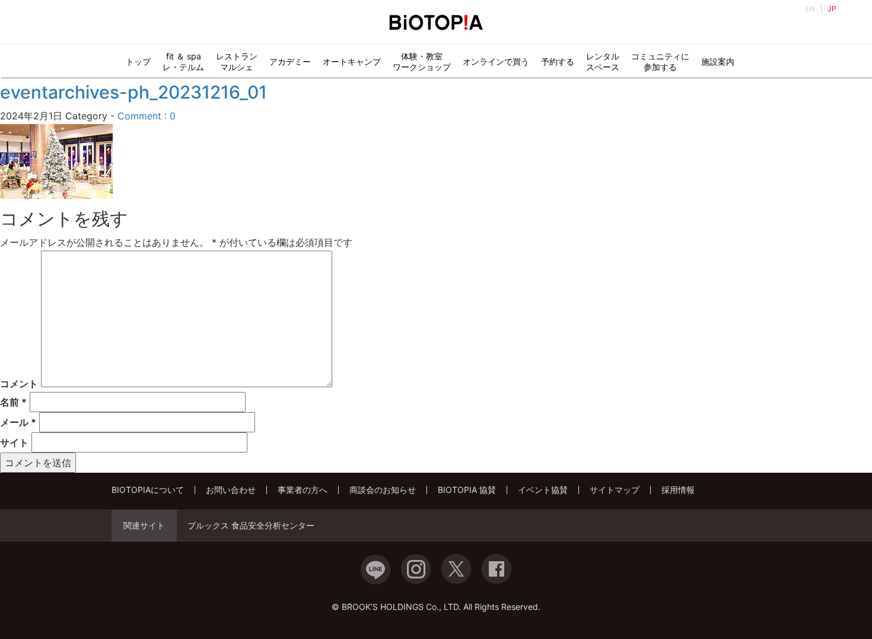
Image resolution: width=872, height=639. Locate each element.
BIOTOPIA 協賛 (467, 490)
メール (18, 422)
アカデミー (290, 61)
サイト (14, 442)
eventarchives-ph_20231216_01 (133, 92)
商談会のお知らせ (382, 490)
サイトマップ (614, 490)
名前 (13, 402)
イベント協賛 (543, 490)
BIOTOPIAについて (148, 490)
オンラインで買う (496, 61)
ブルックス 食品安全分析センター (250, 525)
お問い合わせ (231, 490)
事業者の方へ (302, 490)
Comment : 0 (146, 116)
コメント (19, 384)
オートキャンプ (352, 61)
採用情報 (678, 490)
